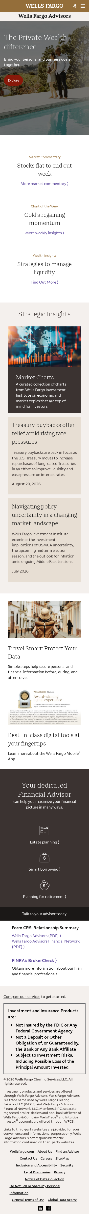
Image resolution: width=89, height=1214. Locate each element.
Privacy (59, 1172)
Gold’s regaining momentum (44, 219)
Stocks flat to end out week (44, 169)
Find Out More (44, 282)
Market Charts (35, 377)
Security (66, 1165)
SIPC (58, 1108)
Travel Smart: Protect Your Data (42, 652)
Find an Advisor (67, 1151)
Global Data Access (62, 1199)
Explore (13, 80)
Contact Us (28, 1158)
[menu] (82, 6)
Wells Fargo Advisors (36, 935)
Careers (46, 1158)
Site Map (62, 1158)
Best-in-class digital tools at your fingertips (44, 739)
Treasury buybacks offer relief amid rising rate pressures (43, 433)
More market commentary (44, 183)
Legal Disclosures (37, 1172)
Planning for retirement (44, 896)
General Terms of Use (28, 1199)
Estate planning (44, 842)
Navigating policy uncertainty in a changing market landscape (44, 514)
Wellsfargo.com (22, 1151)
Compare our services (21, 996)
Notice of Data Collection (44, 1179)
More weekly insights (44, 232)
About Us (45, 1151)
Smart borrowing (45, 869)
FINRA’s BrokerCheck (34, 960)
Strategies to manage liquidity (44, 268)
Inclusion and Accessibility (36, 1165)
